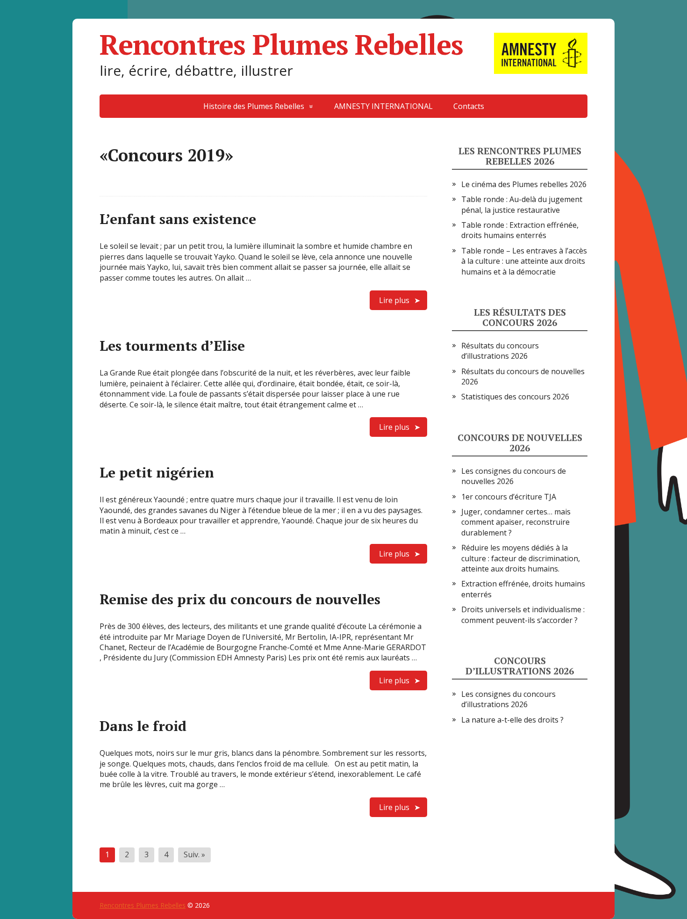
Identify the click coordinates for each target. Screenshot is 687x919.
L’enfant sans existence (178, 219)
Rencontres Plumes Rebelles (281, 44)
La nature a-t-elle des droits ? (512, 720)
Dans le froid (143, 725)
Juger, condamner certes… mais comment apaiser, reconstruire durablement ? (516, 522)
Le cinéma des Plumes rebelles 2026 (524, 184)
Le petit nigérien (157, 472)
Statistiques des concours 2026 (515, 396)
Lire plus (394, 300)
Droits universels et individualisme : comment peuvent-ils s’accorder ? (523, 614)
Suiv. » (194, 854)
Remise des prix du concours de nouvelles (240, 599)
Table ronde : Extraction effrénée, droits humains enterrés (520, 230)
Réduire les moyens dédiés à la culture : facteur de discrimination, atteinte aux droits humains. (520, 558)
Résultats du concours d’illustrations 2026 (500, 350)
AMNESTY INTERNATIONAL (383, 106)
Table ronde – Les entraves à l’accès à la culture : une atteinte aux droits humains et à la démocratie (524, 261)
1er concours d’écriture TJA (508, 497)
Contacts (468, 106)
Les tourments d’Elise (172, 345)
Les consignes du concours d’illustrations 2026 (508, 699)
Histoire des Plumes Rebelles (253, 106)
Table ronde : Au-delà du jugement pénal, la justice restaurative (521, 204)
